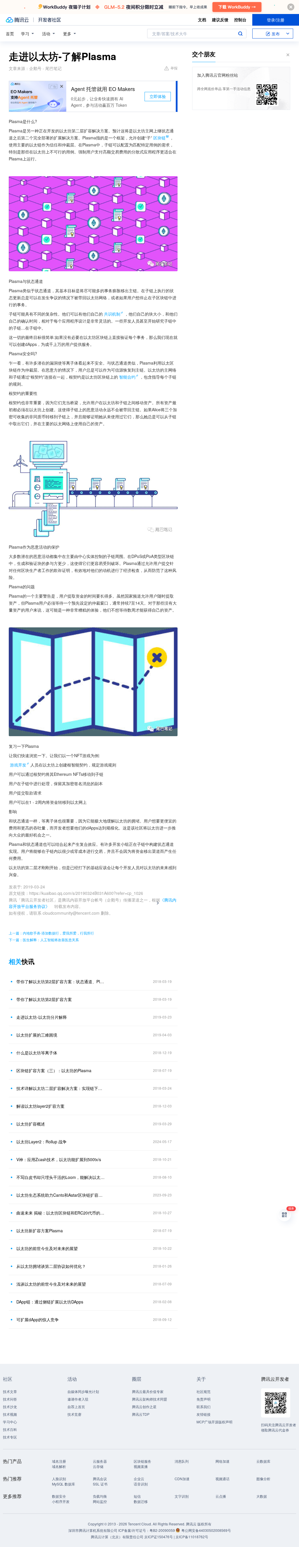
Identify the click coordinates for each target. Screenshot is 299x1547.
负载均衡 (100, 1496)
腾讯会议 (100, 1478)
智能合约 (127, 377)
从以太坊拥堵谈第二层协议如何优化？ (51, 1266)
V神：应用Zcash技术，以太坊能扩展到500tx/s (58, 1159)
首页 (10, 33)
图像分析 (263, 1478)
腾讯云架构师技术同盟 (149, 1398)
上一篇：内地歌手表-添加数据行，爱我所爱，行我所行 (51, 932)
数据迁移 (141, 1501)
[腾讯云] (17, 19)
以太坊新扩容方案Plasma (39, 1230)
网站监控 (100, 1501)
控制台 (240, 19)
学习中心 (10, 1421)
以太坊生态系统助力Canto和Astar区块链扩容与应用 (60, 1195)
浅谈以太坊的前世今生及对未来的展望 (51, 1284)
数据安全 (59, 1496)
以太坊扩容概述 (30, 1124)
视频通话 (222, 1478)
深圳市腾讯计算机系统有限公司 (92, 1530)
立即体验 (158, 96)
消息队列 (182, 1461)
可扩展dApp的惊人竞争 (37, 1319)
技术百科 (10, 1429)
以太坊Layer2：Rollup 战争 (41, 1141)
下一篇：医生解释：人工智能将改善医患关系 (44, 939)
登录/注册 (275, 20)
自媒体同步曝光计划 (83, 1391)
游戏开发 (18, 765)
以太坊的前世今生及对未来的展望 (47, 1248)
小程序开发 (60, 1501)
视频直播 (141, 1466)
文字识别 (182, 1496)
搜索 (240, 33)
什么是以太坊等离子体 (36, 1053)
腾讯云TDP (141, 1414)
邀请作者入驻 (77, 1398)
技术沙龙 (10, 1406)
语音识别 (141, 1483)
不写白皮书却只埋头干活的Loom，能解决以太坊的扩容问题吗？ (60, 1177)
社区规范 (204, 1391)
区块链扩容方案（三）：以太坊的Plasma (53, 1070)
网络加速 (222, 1461)
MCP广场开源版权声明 (214, 1421)
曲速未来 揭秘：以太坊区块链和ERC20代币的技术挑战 (60, 1213)
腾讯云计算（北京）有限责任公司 (117, 1536)
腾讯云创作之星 (144, 1406)
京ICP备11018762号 (191, 1536)
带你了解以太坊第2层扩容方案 (44, 999)
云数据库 (263, 1461)
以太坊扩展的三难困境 (36, 1035)
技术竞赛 (74, 1414)
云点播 (220, 1496)
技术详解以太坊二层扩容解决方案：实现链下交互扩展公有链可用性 (60, 1088)
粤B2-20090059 (163, 1530)
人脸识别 (59, 1478)
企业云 (139, 1478)
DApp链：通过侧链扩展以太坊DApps (49, 1302)
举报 (174, 67)
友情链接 (204, 1414)
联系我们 (204, 1406)
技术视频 (10, 1414)
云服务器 (100, 1461)
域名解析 (59, 1466)
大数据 (261, 1496)
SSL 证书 (100, 1483)
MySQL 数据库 (63, 1483)
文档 (202, 19)
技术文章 (10, 1391)
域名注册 (59, 1461)
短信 (137, 1496)
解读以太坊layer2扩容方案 (40, 1106)
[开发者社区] (49, 20)
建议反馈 (220, 19)
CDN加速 (182, 1478)
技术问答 (10, 1398)
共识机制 (112, 314)
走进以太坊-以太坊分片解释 (41, 1017)
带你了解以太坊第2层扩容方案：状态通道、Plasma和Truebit (60, 981)
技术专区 (10, 1436)
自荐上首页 (76, 1406)
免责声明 (204, 1398)
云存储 (98, 1466)
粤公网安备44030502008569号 (206, 1530)
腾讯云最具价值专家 (148, 1391)
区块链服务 (142, 1461)
